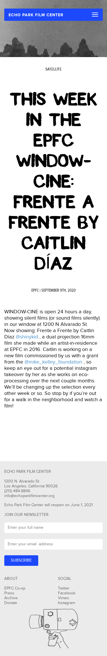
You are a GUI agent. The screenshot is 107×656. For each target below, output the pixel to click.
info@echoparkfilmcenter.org (29, 496)
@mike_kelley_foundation (53, 362)
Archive (11, 598)
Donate (10, 603)
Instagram (66, 603)
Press (9, 593)
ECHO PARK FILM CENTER (36, 15)
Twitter (64, 588)
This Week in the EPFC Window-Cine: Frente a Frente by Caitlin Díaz (54, 181)
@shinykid (27, 337)
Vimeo (63, 598)
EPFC (35, 290)
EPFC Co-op (14, 588)
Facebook (66, 593)
